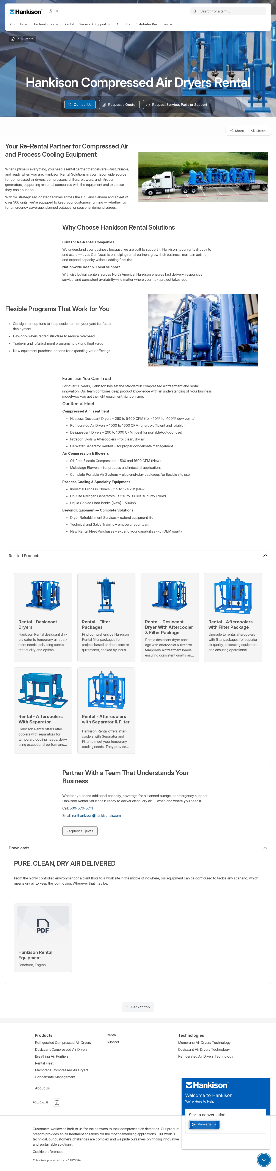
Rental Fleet (44, 1063)
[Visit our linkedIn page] (57, 1102)
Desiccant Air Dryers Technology (204, 1049)
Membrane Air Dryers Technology (204, 1042)
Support (113, 1042)
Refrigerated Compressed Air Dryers (63, 1042)
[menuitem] (19, 24)
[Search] (194, 11)
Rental (111, 1035)
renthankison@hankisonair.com (96, 815)
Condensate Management (55, 1077)
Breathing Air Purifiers (52, 1056)
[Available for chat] (264, 1160)
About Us (42, 1088)
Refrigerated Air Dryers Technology (205, 1056)
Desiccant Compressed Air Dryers (61, 1049)
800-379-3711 (81, 808)
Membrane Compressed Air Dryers (61, 1070)
